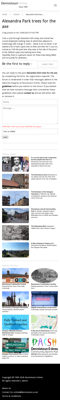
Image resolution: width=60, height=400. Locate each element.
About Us (6, 388)
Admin (25, 380)
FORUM (16, 14)
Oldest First (48, 64)
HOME (4, 14)
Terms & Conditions (11, 396)
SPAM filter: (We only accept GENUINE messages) (21, 127)
